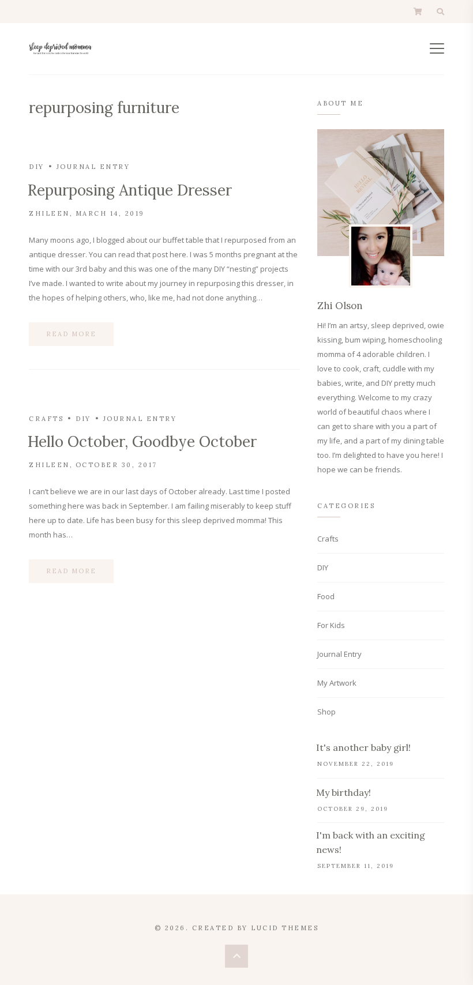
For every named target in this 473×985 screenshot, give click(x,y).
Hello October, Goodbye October (142, 441)
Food (326, 596)
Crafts (46, 419)
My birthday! (343, 792)
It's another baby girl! (363, 747)
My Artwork (336, 683)
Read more (71, 334)
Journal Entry (93, 167)
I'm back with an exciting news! (370, 842)
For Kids (331, 625)
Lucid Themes (284, 928)
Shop (326, 711)
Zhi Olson (340, 305)
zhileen (49, 213)
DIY (36, 167)
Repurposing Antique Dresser (130, 190)
